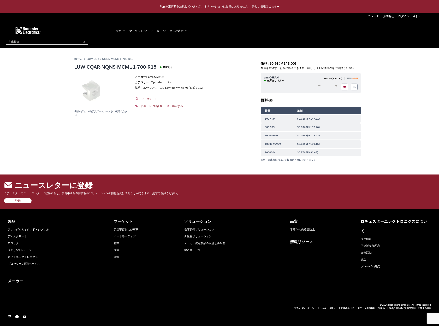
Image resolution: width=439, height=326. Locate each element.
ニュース (373, 16)
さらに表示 (176, 30)
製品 (118, 30)
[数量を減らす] (319, 86)
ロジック (13, 243)
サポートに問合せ (151, 106)
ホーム (78, 58)
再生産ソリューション (198, 236)
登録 (18, 200)
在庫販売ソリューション (199, 229)
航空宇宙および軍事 (126, 229)
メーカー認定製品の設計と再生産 (204, 243)
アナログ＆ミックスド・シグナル (28, 229)
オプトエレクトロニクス (23, 256)
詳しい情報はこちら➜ (265, 6)
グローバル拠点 (370, 266)
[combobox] (41, 41)
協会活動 (366, 252)
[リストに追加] (354, 87)
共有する (177, 106)
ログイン (403, 16)
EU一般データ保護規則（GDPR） (369, 308)
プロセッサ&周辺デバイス (24, 263)
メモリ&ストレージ (20, 250)
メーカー (156, 30)
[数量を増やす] (336, 86)
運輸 (116, 256)
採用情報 (366, 238)
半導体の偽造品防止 (302, 229)
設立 (363, 259)
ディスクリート (17, 236)
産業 (116, 243)
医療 (116, 250)
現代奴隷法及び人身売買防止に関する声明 (410, 308)
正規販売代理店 (370, 245)
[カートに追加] (344, 87)
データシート (149, 98)
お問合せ (388, 16)
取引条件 (345, 308)
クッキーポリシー (329, 308)
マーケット (136, 30)
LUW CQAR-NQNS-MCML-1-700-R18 (110, 58)
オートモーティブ (125, 236)
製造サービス (192, 250)
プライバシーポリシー (305, 308)
